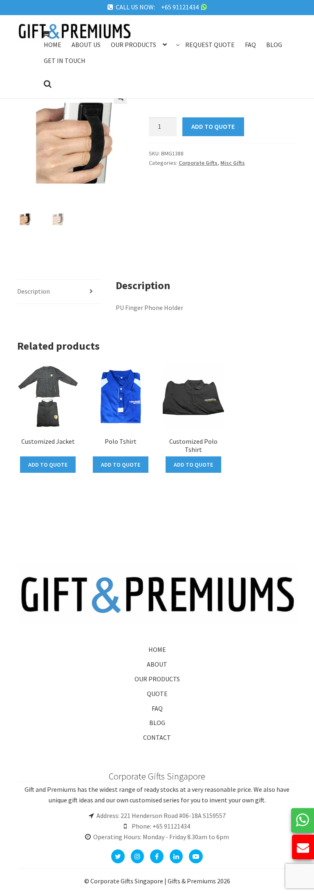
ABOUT (157, 664)
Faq (250, 44)
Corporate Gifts (198, 162)
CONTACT (157, 737)
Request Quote (210, 44)
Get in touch (64, 60)
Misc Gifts (232, 162)
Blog (274, 44)
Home (52, 44)
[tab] (58, 292)
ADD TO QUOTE (213, 126)
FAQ (157, 708)
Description (33, 291)
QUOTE (157, 694)
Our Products (133, 44)
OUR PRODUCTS (157, 679)
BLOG (157, 723)
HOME (157, 649)
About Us (86, 44)
